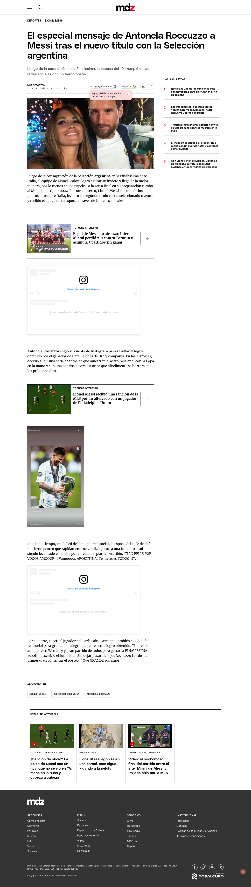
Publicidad (183, 820)
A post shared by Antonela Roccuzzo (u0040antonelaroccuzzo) (84, 312)
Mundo (31, 836)
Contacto (182, 825)
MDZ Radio (133, 830)
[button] (29, 7)
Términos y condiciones (191, 836)
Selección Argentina (66, 694)
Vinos (30, 846)
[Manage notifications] (243, 872)
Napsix (131, 846)
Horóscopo (133, 825)
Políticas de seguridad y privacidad (197, 830)
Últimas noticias (36, 820)
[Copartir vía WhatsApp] (143, 86)
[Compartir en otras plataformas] (151, 86)
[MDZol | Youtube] (212, 867)
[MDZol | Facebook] (194, 867)
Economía (33, 825)
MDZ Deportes (36, 85)
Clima (130, 820)
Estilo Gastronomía (88, 835)
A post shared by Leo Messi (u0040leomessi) (83, 611)
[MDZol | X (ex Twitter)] (221, 867)
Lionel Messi (37, 694)
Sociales (32, 851)
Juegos (131, 836)
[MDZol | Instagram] (203, 867)
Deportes (34, 20)
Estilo (30, 841)
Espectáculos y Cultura (90, 830)
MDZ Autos (83, 845)
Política (81, 815)
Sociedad (82, 820)
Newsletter (83, 850)
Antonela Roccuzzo (98, 694)
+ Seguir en (126, 86)
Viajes (80, 840)
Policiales (32, 830)
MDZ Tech (133, 841)
